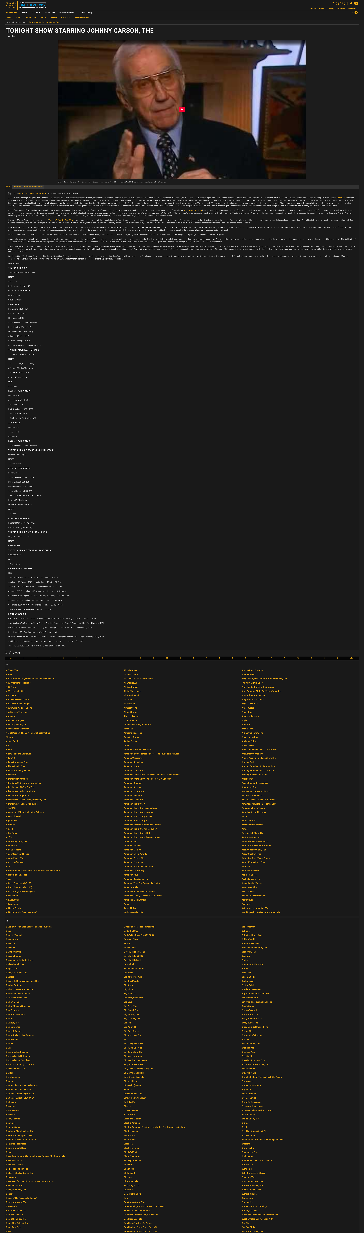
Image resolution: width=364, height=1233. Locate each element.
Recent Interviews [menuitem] (82, 17)
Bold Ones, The (249, 952)
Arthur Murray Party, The (253, 862)
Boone (245, 968)
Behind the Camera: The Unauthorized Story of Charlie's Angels (35, 1156)
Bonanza (246, 956)
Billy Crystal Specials (134, 1073)
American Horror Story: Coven (138, 816)
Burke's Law (247, 1198)
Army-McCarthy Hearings (254, 812)
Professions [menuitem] (31, 17)
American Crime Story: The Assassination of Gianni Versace (152, 774)
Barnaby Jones (13, 1027)
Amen (126, 745)
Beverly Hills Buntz (133, 960)
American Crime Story (134, 770)
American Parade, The (134, 858)
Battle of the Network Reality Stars (22, 1085)
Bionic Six (128, 1089)
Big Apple (128, 973)
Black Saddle (130, 1139)
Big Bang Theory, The (134, 977)
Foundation (341, 9)
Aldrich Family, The (15, 858)
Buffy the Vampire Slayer (253, 1173)
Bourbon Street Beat (251, 989)
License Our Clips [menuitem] (86, 13)
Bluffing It (128, 1190)
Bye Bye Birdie (248, 1227)
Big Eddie (128, 989)
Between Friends (131, 939)
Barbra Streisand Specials (18, 1006)
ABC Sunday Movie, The (17, 699)
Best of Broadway (14, 1215)
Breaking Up (247, 1056)
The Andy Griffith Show (252, 683)
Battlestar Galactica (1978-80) (20, 1094)
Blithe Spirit (129, 1173)
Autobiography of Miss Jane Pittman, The (261, 912)
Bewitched (129, 964)
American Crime (131, 766)
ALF (8, 866)
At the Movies (248, 891)
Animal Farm (248, 729)
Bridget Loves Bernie (251, 1085)
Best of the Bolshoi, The (17, 1223)
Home (8, 22)
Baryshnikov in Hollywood (18, 1056)
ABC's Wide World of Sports (19, 708)
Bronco (245, 1123)
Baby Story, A (12, 939)
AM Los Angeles (131, 716)
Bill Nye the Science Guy (135, 1060)
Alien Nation (12, 895)
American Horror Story (134, 804)
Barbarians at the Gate (16, 998)
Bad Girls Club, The (15, 964)
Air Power (10, 825)
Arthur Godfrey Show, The (254, 850)
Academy (330, 9)
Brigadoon (246, 1089)
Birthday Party (130, 1102)
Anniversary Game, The (252, 754)
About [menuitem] (24, 13)
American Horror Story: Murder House (142, 837)
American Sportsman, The (136, 879)
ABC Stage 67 (12, 695)
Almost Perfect (131, 712)
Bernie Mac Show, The (16, 1202)
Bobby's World (248, 939)
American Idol (130, 841)
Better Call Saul (131, 931)
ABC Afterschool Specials (18, 683)
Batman (9, 1081)
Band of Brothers (14, 985)
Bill (125, 1039)
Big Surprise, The (132, 1018)
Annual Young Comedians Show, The (259, 758)
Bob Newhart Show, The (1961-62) (140, 1227)
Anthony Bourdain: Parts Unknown (258, 770)
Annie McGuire (249, 741)
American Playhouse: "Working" (138, 866)
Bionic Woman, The (133, 1094)
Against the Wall (13, 816)
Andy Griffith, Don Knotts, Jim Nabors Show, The (264, 678)
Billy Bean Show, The (133, 1064)
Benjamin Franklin (14, 1185)
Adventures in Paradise (17, 779)
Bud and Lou (247, 1164)
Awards (321, 9)
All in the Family (13, 908)
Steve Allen (342, 198)
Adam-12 (10, 758)
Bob (126, 1198)
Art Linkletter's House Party (255, 841)
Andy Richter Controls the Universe (258, 687)
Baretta (9, 1018)
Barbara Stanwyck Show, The (19, 989)
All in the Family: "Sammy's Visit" (21, 912)
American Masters (132, 845)
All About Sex (12, 900)
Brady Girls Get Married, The (255, 1027)
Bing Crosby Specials (134, 1077)
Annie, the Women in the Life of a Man (259, 749)
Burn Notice (247, 1202)
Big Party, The (130, 1006)
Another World (248, 762)
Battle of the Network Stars (18, 1089)
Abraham (10, 716)
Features (313, 9)
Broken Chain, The (250, 1119)
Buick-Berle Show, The (252, 1185)
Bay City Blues (13, 1110)
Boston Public (248, 985)
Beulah (127, 943)
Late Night (11, 36)
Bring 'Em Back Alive (251, 1102)
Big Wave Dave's (131, 1031)
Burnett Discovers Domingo (254, 1206)
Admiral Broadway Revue (18, 770)
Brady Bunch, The (250, 1023)
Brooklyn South (249, 1135)
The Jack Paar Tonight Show (61, 220)
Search (342, 3)
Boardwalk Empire (132, 1194)
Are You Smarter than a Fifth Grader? (259, 800)
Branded (245, 1039)
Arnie (244, 816)
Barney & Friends (14, 1031)
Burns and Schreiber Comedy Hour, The (260, 1215)
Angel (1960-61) (250, 704)
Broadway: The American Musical (257, 1110)
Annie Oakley (248, 745)
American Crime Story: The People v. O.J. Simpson (147, 779)
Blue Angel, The (131, 1181)
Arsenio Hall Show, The (252, 833)
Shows (25, 22)
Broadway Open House (252, 1106)
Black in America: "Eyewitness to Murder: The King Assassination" (154, 1127)
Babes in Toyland (14, 935)
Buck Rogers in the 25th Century (257, 1160)
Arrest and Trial (249, 820)
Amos (126, 904)
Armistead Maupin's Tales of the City (259, 804)
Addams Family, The (15, 766)
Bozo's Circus (248, 1006)
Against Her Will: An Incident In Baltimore (25, 812)
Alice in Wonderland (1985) (19, 887)
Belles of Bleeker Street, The (19, 1173)
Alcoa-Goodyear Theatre (17, 854)
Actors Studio (12, 741)
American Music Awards (135, 854)
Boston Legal (248, 981)
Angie (244, 720)
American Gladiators (133, 800)
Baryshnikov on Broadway (18, 1060)
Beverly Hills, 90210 (133, 956)
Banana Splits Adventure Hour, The (22, 981)
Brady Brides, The (250, 1014)
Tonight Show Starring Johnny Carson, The (44, 22)
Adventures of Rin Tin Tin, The (20, 787)
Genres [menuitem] (44, 17)
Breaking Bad (248, 1048)
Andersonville (248, 674)
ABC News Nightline (15, 691)
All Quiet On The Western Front (138, 678)
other (352, 658)
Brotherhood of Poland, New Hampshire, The (263, 1139)
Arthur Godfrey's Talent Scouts (256, 858)
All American (12, 904)
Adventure (11, 774)
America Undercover (133, 758)
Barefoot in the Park (15, 1014)
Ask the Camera (249, 875)
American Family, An (133, 795)
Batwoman (11, 1106)
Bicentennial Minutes (134, 968)
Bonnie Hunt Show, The (252, 964)
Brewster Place (249, 1073)
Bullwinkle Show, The (251, 1190)
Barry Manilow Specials (17, 1052)
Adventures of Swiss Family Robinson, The (26, 800)
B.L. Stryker (129, 1114)
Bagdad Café (12, 968)
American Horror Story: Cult (137, 820)
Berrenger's (11, 1206)
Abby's (9, 674)
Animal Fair (247, 724)
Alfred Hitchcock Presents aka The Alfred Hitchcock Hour (33, 870)
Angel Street (247, 712)
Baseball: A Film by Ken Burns (20, 1064)
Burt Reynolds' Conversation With (257, 1219)
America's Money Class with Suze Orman (143, 895)
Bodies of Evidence (251, 943)
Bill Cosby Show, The (133, 1043)
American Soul (131, 875)
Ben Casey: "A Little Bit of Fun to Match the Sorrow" (30, 1181)
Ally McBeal (129, 704)
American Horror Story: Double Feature (142, 825)
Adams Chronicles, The (17, 762)
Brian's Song (247, 1081)
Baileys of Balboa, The (16, 973)
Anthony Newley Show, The (254, 774)
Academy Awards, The (16, 724)
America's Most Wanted (135, 900)
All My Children (131, 674)
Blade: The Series (132, 1156)
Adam (9, 749)
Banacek (10, 977)
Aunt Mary (246, 904)
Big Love (128, 1002)
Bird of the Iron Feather (135, 1098)
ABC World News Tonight (18, 704)
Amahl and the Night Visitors (137, 724)
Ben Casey (11, 1177)
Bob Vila (246, 931)
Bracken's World (249, 1010)
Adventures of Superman (17, 795)
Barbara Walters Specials (18, 993)
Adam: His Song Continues (18, 754)
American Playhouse (133, 862)
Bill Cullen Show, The (134, 1048)
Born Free (246, 973)
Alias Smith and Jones (16, 875)
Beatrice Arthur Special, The (19, 1135)
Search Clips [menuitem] (50, 13)
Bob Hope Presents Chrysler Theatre (141, 1215)
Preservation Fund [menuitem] (66, 13)
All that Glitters (131, 687)
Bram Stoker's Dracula (252, 1035)
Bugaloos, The (248, 1177)
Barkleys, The (12, 1023)
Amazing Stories (131, 737)
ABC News (11, 687)
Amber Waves (130, 741)
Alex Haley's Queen (15, 862)
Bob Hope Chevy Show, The (137, 1210)
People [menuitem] (54, 17)
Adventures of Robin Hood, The (20, 791)
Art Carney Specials (251, 837)
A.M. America (130, 720)
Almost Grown (130, 708)
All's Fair (128, 699)
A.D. (8, 745)
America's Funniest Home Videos (139, 891)
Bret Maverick (248, 1068)
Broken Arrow (248, 1114)
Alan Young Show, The (16, 841)
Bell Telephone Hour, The (17, 1169)
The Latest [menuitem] (35, 13)
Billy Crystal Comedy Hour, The (138, 1068)
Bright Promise (249, 1094)
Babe (8, 931)
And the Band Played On (253, 670)
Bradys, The (247, 1031)
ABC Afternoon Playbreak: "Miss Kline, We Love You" (31, 678)
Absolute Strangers (15, 720)
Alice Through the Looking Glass (21, 891)
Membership (352, 9)
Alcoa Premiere (13, 850)
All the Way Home (132, 691)
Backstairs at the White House (20, 960)
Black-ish (128, 1144)
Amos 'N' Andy (130, 908)
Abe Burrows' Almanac (16, 712)
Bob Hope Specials (133, 1219)
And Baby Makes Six (133, 912)
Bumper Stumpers (250, 1194)
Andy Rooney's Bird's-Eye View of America (261, 691)
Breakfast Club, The (251, 1043)
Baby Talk (10, 943)
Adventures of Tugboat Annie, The (22, 804)
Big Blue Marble (131, 981)
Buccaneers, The (249, 1152)
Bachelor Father (13, 952)
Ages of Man (12, 820)
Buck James (247, 1156)
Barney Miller (12, 1039)
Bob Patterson (248, 927)
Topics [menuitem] (19, 17)
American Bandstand (133, 762)
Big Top (127, 1023)
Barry (8, 1048)
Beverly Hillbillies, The (134, 952)
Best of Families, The (16, 1219)
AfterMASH (11, 808)
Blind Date (129, 1164)
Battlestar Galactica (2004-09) (20, 1098)
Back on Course (13, 956)
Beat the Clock (13, 1127)
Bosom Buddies (249, 977)
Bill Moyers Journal (133, 1056)
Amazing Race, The (133, 733)
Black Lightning (131, 1131)
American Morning (132, 850)
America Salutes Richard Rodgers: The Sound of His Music (151, 754)
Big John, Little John (133, 998)
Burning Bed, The (250, 1210)
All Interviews (16, 22)
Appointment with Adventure (255, 783)
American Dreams (132, 787)
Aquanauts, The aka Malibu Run (256, 791)
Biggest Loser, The (132, 1035)
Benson (9, 1194)
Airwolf (9, 829)
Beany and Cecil (13, 1119)
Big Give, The (130, 993)
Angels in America (250, 716)
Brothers (246, 1144)
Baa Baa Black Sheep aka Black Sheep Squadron (29, 927)
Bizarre (127, 1106)
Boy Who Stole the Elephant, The (257, 1002)
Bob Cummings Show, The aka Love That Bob (145, 1206)
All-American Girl (132, 695)
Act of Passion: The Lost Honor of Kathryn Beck (28, 733)
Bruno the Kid (248, 1148)
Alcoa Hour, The (13, 845)
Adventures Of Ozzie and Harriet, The (23, 783)
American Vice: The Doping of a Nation (142, 883)
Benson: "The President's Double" (21, 1198)
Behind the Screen (14, 1164)
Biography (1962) (132, 1085)
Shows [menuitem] (9, 17)
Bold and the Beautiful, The (254, 947)
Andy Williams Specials (253, 699)
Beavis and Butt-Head (16, 1148)
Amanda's (128, 729)
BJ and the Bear (131, 1110)
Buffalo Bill (247, 1169)
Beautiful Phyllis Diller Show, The (21, 1139)
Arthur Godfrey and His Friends (256, 845)
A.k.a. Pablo (11, 833)
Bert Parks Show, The (16, 1210)
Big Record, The (131, 1014)
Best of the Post (13, 1227)
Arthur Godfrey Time (251, 854)
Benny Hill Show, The (16, 1190)
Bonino (245, 960)
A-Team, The (12, 670)
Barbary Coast (12, 1002)
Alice (8, 879)
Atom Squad (247, 900)
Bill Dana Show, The (133, 1052)
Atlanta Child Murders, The (254, 895)
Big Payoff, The (131, 1010)
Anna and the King (250, 737)
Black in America (132, 1123)
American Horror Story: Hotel (138, 833)
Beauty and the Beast (16, 1144)
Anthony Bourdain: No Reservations (258, 766)
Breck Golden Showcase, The (255, 1064)
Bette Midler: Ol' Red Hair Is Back (139, 927)
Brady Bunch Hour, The (252, 1018)
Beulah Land (130, 947)
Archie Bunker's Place (252, 795)
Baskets (10, 1073)
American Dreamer (133, 783)
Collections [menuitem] (66, 17)
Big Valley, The (131, 1027)
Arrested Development (252, 825)
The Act (9, 737)
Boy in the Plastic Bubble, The (255, 993)
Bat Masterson (13, 1077)
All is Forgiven (130, 670)
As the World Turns (250, 870)
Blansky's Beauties (132, 1160)
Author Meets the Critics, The (255, 908)
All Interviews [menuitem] (11, 13)
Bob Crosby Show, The (134, 1202)
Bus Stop (246, 1223)
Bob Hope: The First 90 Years (137, 1223)
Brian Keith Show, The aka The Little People (262, 1077)
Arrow (244, 829)
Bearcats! (10, 1123)
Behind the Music (14, 1160)
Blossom (128, 1177)
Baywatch (10, 1114)
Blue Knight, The (131, 1185)
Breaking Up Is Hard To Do (254, 1060)
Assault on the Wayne (252, 883)
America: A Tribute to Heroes (137, 749)
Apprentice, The (249, 787)
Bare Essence (12, 1010)
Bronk (244, 1127)
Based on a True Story (16, 1068)
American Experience (134, 791)
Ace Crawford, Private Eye (18, 729)
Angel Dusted (248, 708)
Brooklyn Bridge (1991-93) (254, 1131)
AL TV (9, 837)
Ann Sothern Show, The (252, 733)
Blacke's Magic (131, 1152)
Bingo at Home (131, 1081)
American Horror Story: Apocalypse (140, 808)
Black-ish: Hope (131, 1148)
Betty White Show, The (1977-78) (139, 935)
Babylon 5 (11, 947)
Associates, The (249, 887)
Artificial (246, 866)
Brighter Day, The (250, 1098)
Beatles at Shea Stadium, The (19, 1131)
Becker (9, 1152)
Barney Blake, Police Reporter (20, 1035)
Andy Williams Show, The (253, 695)
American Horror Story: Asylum (138, 812)
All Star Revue (130, 683)
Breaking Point (248, 1052)
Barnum (9, 1043)
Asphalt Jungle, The (251, 879)
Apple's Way (247, 779)
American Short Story (134, 870)
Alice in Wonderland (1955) (19, 883)
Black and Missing (132, 1119)
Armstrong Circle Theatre (253, 808)
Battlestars (11, 1102)
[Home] (27, 6)
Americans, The (131, 887)
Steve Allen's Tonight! (193, 210)
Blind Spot (129, 1169)
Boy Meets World (250, 998)
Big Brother (129, 985)
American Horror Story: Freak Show (140, 829)
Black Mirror (130, 1135)
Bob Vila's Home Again (252, 935)
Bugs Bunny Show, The (252, 1181)
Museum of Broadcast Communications (32, 193)
